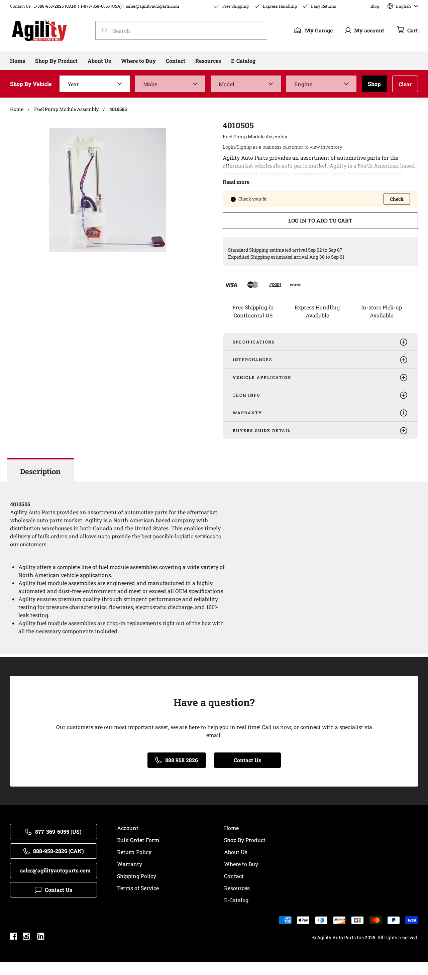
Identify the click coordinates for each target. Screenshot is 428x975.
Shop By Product (244, 839)
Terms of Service (138, 887)
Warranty (129, 863)
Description (40, 471)
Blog (374, 6)
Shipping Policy (136, 875)
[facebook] (13, 937)
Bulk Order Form (138, 839)
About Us (235, 851)
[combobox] (181, 30)
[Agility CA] (39, 30)
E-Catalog (236, 899)
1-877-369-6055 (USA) (101, 6)
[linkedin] (40, 937)
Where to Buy (241, 863)
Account (127, 827)
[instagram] (26, 937)
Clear (405, 84)
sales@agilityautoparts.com (152, 6)
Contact (234, 875)
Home (231, 827)
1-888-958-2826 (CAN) (55, 6)
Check (397, 199)
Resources (237, 887)
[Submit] (102, 30)
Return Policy (134, 851)
